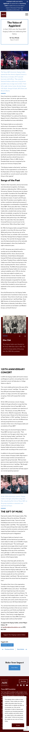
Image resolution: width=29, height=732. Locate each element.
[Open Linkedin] (23, 685)
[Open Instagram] (17, 685)
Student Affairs (7, 645)
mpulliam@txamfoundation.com (11, 627)
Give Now (14, 668)
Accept (18, 725)
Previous (20, 336)
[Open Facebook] (21, 685)
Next (24, 336)
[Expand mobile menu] (26, 14)
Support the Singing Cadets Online (15, 635)
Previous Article (9, 649)
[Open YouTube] (27, 685)
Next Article (20, 649)
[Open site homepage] (4, 14)
